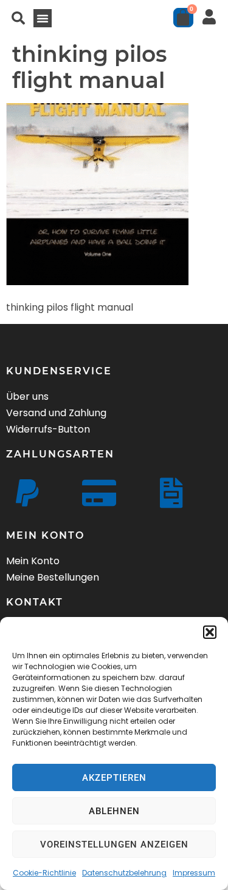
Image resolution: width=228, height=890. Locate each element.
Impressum (194, 873)
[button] (210, 632)
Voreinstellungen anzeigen (114, 844)
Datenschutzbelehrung (124, 873)
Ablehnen (114, 811)
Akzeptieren (114, 777)
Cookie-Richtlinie (44, 873)
